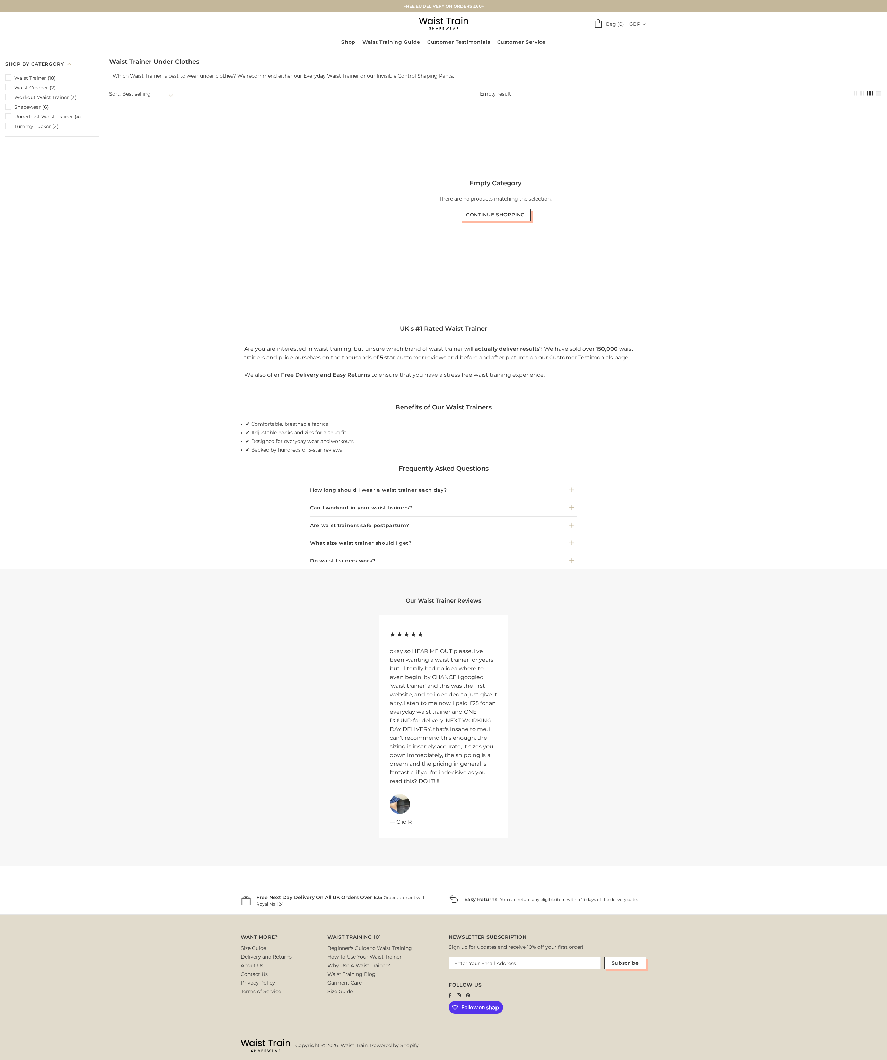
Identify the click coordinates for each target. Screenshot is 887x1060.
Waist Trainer (146, 76)
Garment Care (344, 983)
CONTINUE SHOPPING (495, 215)
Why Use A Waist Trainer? (358, 965)
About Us (252, 965)
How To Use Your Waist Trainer (364, 957)
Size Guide (253, 948)
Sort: (115, 94)
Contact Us (254, 974)
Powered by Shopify (394, 1045)
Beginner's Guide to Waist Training (369, 948)
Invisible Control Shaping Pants (415, 76)
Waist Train (443, 23)
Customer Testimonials (581, 357)
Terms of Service (261, 991)
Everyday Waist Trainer (331, 76)
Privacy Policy (258, 983)
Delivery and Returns (266, 957)
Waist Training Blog (351, 974)
